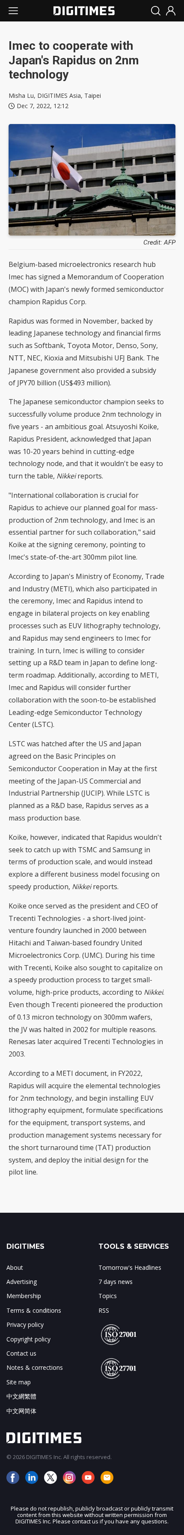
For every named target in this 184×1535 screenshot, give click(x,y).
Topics (107, 1296)
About (14, 1267)
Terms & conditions (33, 1310)
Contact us (21, 1353)
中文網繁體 (21, 1396)
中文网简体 (21, 1411)
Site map (18, 1382)
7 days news (115, 1282)
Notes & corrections (34, 1367)
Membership (23, 1296)
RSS (103, 1310)
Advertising (21, 1282)
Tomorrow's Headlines (129, 1267)
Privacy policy (25, 1324)
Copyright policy (28, 1339)
